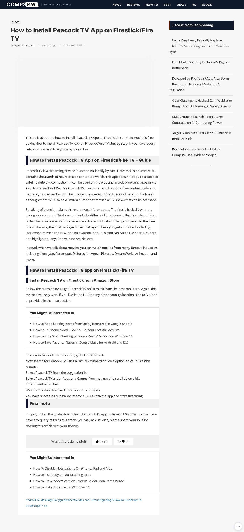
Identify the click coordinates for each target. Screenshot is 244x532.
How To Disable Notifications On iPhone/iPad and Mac (72, 468)
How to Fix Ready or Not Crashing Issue (62, 474)
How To (152, 4)
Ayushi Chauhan (24, 45)
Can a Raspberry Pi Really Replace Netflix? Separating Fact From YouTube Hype (199, 46)
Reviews (133, 4)
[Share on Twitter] (8, 141)
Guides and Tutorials (88, 500)
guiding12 (108, 500)
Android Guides (36, 500)
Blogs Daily (53, 500)
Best (167, 4)
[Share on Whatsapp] (8, 148)
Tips (37, 506)
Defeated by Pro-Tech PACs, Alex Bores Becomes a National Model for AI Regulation (199, 84)
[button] (238, 526)
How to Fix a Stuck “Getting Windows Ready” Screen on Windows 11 (83, 336)
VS (194, 4)
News (116, 4)
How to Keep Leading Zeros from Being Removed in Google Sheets (82, 323)
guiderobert (67, 500)
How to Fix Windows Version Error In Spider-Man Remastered (78, 481)
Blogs (207, 4)
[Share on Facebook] (8, 135)
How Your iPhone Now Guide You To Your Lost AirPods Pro (76, 330)
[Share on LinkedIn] (8, 145)
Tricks (43, 506)
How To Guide (123, 500)
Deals (181, 4)
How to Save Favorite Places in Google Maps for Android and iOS (80, 342)
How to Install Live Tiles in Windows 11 (61, 487)
